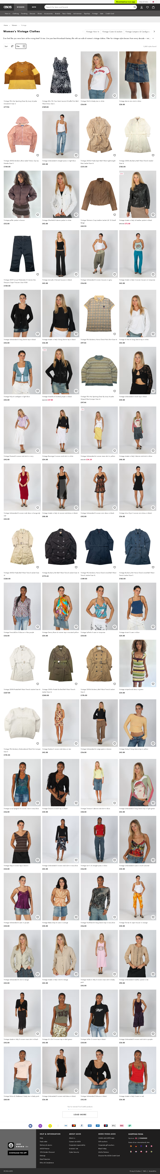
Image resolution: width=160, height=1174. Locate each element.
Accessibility (152, 1171)
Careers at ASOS (75, 1141)
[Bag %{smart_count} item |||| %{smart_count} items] (153, 7)
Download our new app (125, 2)
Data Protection (45, 1159)
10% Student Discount (47, 1152)
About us (72, 1138)
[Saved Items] (147, 7)
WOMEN (20, 7)
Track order (43, 1141)
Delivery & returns (46, 1145)
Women (14, 25)
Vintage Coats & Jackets (112, 31)
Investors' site (73, 1148)
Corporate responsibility (77, 1145)
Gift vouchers (102, 1141)
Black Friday (102, 1148)
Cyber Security (74, 1152)
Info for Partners (103, 1152)
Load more (80, 1114)
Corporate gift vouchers (106, 1145)
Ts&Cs (145, 1171)
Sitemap (42, 1156)
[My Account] (142, 7)
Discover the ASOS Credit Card (109, 1156)
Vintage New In (92, 31)
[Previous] (83, 32)
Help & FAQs (143, 2)
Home (6, 25)
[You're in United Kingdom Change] (153, 2)
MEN (34, 7)
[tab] (7, 13)
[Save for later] (37, 95)
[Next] (154, 32)
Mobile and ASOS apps (106, 1138)
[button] (131, 1146)
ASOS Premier (45, 1148)
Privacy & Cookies (135, 1171)
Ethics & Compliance (47, 1163)
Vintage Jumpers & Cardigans (137, 31)
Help (41, 1138)
